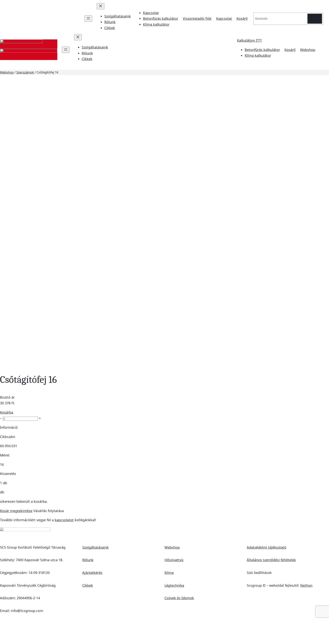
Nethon (306, 585)
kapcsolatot (64, 520)
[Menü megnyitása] (88, 18)
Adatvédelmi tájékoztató (266, 547)
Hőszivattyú (173, 560)
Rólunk (87, 560)
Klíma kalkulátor (156, 24)
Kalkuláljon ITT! (249, 40)
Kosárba (6, 412)
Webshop (307, 49)
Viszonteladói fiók (197, 18)
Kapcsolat (151, 12)
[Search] (314, 19)
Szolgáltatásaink (95, 547)
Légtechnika (174, 585)
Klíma (169, 572)
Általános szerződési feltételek (271, 560)
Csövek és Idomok (179, 598)
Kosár (242, 18)
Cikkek (87, 585)
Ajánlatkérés (92, 572)
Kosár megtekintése (16, 510)
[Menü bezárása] (100, 6)
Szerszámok (25, 72)
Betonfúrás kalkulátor (160, 18)
